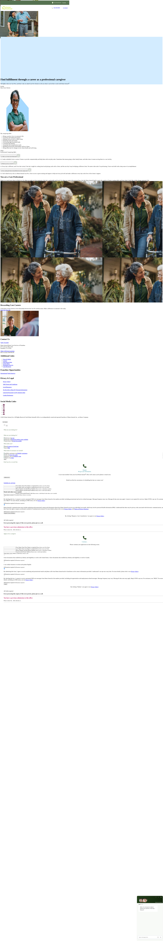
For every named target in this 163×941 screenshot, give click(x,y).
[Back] (5, 425)
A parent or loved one (12, 446)
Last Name (18, 487)
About (46, 7)
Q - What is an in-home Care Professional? (9, 156)
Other (12, 457)
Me (9, 448)
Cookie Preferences (8, 395)
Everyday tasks (14, 454)
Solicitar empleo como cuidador (20, 439)
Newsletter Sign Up (8, 365)
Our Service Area (7, 362)
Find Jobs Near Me (5, 310)
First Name (19, 485)
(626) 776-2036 (5, 342)
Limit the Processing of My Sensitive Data (14, 392)
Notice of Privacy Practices (81, 509)
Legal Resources (7, 387)
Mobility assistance (22, 453)
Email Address (19, 490)
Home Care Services (21, 7)
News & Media (7, 359)
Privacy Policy (7, 381)
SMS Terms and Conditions (10, 384)
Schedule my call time (9, 483)
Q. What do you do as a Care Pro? (7, 163)
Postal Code (19, 493)
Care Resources (7, 366)
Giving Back (6, 363)
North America (11, 373)
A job (13, 438)
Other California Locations (7, 351)
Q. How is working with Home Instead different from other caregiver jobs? (14, 170)
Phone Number (19, 489)
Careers (31, 7)
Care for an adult (17, 441)
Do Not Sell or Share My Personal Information (15, 390)
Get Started (65, 7)
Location (17, 495)
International (4, 373)
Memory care (17, 456)
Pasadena (64, 2)
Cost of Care (39, 7)
